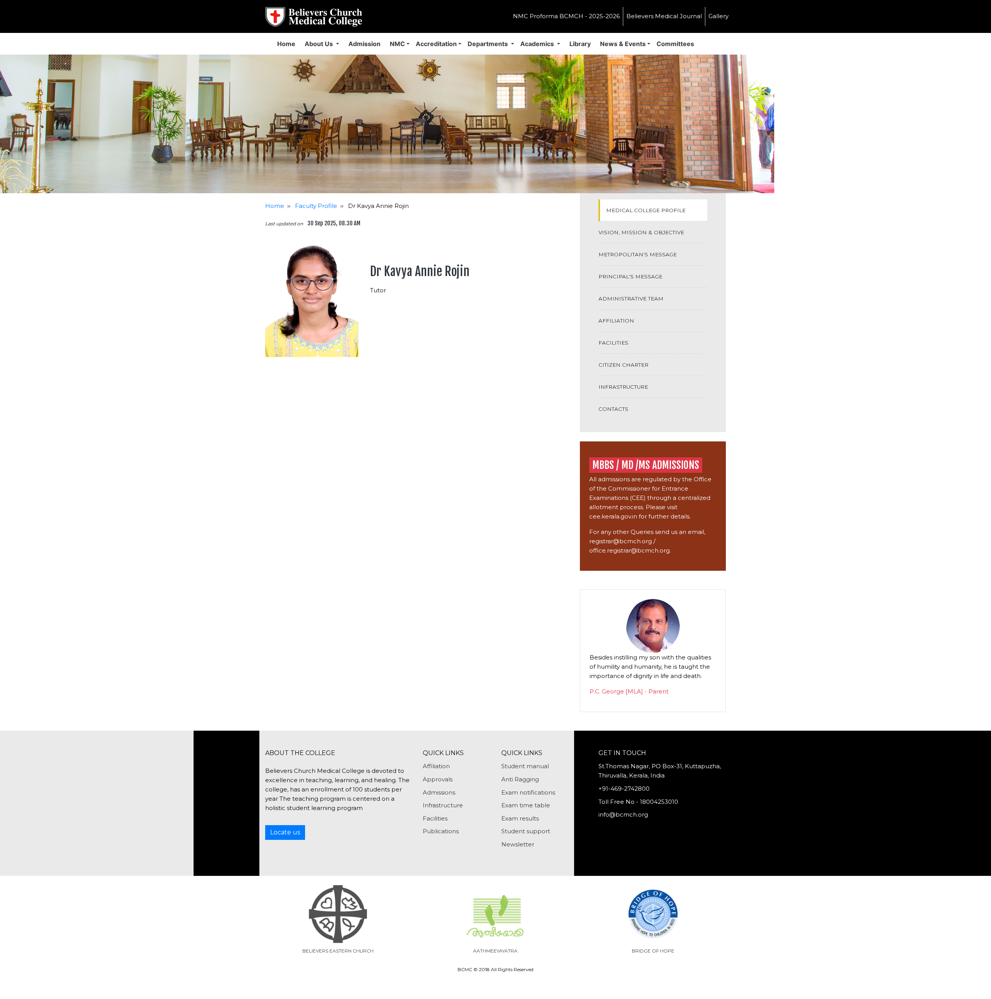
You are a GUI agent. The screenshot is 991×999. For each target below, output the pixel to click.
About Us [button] (319, 44)
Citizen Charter (623, 365)
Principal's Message (630, 276)
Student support (525, 831)
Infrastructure (623, 387)
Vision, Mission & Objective (641, 232)
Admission (364, 44)
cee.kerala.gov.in (613, 516)
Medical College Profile (646, 210)
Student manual (525, 766)
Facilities (613, 343)
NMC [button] (397, 44)
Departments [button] (488, 44)
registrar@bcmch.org (620, 541)
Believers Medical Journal (664, 16)
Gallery (718, 16)
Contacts (613, 409)
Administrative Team (631, 298)
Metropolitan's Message (637, 254)
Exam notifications (528, 792)
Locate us (285, 832)
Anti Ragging (520, 779)
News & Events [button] (623, 44)
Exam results (520, 818)
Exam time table (525, 805)
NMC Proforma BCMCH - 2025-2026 (566, 16)
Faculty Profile (316, 205)
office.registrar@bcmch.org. (630, 550)
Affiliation (616, 321)
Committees (675, 44)
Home (286, 44)
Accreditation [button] (436, 44)
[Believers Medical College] (313, 15)
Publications (441, 831)
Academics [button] (538, 44)
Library (580, 44)
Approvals (438, 779)
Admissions (439, 792)
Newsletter (517, 844)
